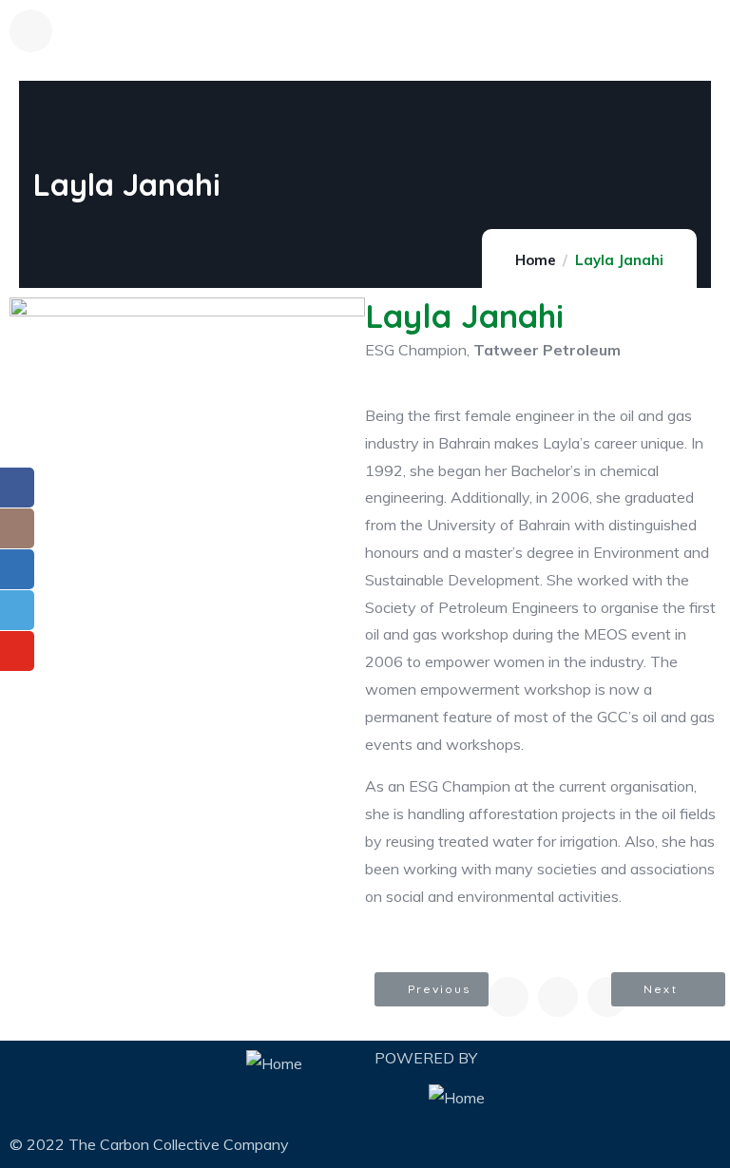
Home (535, 260)
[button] (432, 989)
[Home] (274, 1064)
